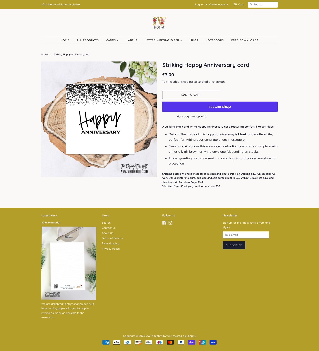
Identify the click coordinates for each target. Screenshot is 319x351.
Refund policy (110, 243)
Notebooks (215, 40)
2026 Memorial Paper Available (60, 4)
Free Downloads (244, 40)
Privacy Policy (111, 248)
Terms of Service (112, 238)
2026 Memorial (50, 222)
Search (106, 222)
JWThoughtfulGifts (158, 336)
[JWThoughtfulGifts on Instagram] (170, 223)
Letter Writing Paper (162, 40)
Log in (199, 4)
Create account (218, 4)
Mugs (194, 40)
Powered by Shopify (183, 336)
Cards (111, 40)
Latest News (49, 215)
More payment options (191, 116)
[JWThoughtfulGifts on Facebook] (164, 223)
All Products (88, 40)
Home (65, 40)
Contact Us (109, 228)
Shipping (187, 81)
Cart (241, 4)
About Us (107, 233)
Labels (131, 40)
